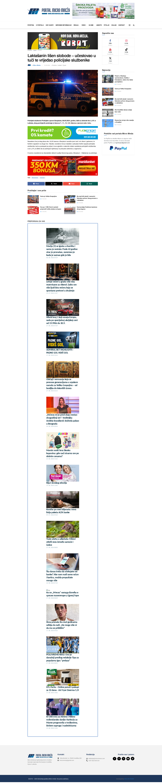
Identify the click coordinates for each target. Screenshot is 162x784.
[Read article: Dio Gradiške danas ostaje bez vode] (107, 113)
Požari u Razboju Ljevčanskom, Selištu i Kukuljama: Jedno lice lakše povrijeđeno (124, 79)
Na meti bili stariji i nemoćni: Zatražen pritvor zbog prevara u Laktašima (87, 198)
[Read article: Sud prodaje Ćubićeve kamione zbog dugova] (69, 210)
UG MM (91, 25)
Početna (31, 25)
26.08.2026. (80, 211)
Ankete (99, 25)
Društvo (40, 50)
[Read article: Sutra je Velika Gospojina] (33, 199)
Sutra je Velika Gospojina (48, 196)
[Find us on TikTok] (132, 758)
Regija (76, 25)
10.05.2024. (47, 65)
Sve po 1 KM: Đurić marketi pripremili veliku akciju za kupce (50, 208)
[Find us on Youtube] (128, 758)
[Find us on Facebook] (114, 758)
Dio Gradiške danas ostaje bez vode (123, 111)
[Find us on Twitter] (123, 758)
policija (42, 177)
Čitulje (106, 25)
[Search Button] (133, 25)
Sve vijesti (50, 25)
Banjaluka (35, 177)
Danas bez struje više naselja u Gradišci (124, 121)
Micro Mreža (36, 65)
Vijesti (34, 50)
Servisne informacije (64, 25)
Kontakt (121, 25)
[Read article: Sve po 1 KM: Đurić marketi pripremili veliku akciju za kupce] (33, 210)
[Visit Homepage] (49, 10)
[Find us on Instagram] (119, 758)
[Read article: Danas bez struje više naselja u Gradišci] (107, 123)
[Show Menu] (129, 25)
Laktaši (60, 65)
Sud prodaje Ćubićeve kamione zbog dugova (87, 208)
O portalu (40, 25)
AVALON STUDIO (129, 779)
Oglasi (113, 25)
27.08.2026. (44, 199)
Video (84, 25)
